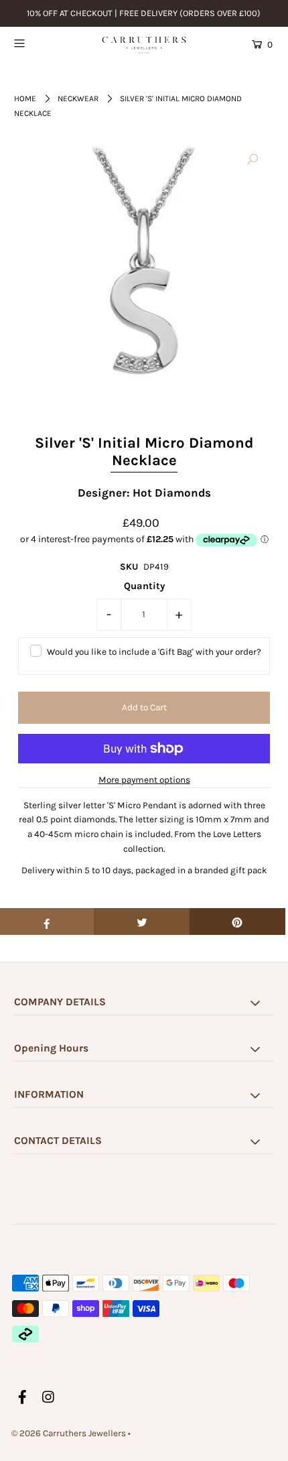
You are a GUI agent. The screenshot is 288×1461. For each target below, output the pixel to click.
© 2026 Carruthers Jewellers (68, 1433)
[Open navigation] (38, 43)
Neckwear (78, 98)
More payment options (144, 780)
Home (25, 98)
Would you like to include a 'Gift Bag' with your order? (154, 652)
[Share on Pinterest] (237, 921)
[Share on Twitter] (142, 921)
